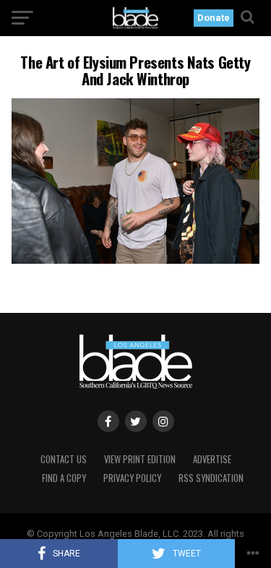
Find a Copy (64, 478)
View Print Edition (140, 459)
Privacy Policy (132, 478)
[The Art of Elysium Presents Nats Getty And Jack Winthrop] (136, 260)
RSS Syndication (211, 478)
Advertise (212, 459)
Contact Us (63, 459)
